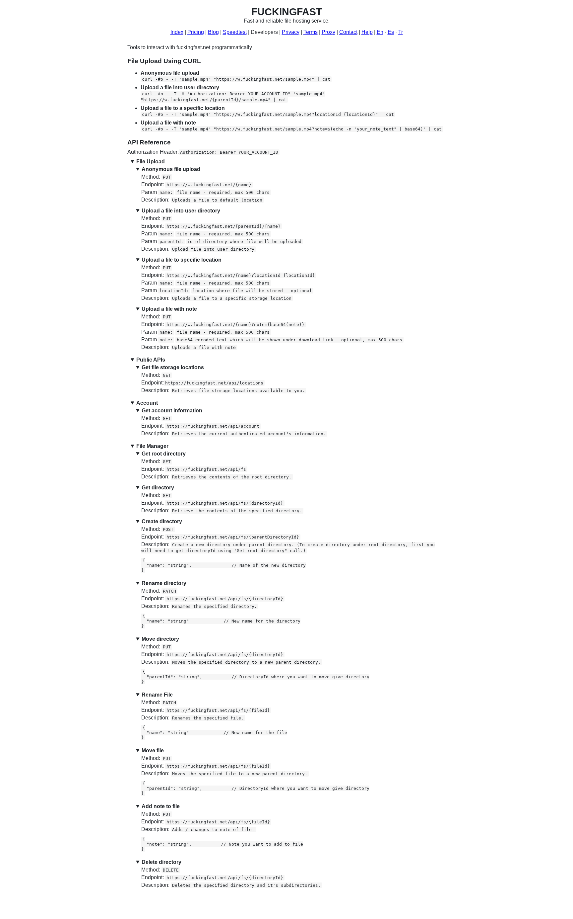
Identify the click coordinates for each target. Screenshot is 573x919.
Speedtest (235, 32)
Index (176, 32)
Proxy (328, 32)
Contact (348, 32)
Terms (310, 32)
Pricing (195, 32)
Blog (213, 32)
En (380, 32)
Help (367, 32)
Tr (400, 32)
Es (391, 32)
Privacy (290, 32)
